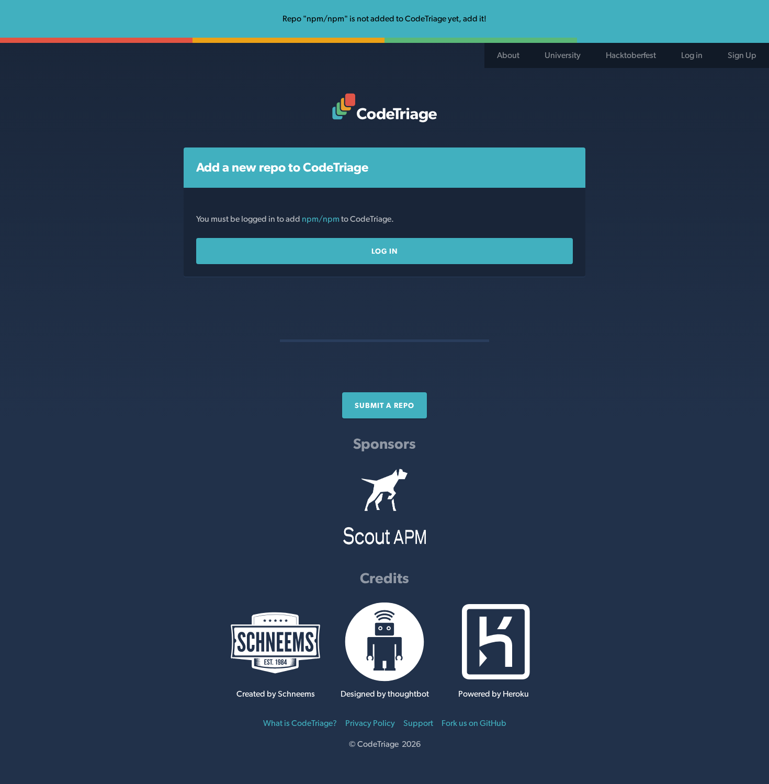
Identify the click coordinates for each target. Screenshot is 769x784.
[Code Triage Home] (384, 107)
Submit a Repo (384, 405)
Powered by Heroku (493, 694)
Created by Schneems (275, 694)
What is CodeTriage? (300, 723)
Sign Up (742, 55)
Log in (692, 55)
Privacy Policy (370, 723)
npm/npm (321, 219)
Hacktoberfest (631, 55)
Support (418, 723)
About (508, 55)
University (563, 55)
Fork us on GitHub (474, 723)
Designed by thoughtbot (385, 694)
